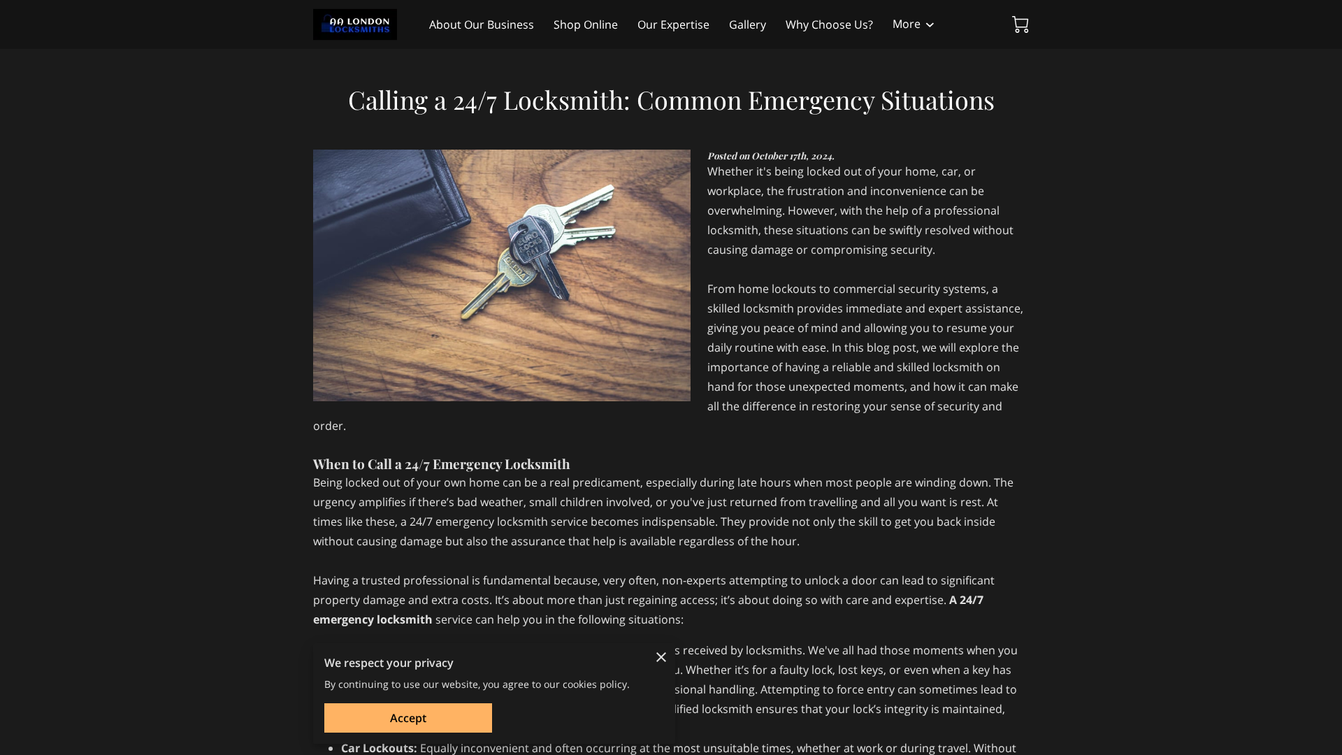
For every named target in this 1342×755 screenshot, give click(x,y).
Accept (408, 718)
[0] (1020, 24)
